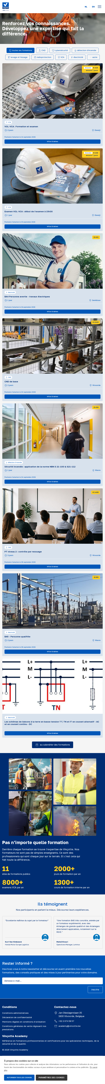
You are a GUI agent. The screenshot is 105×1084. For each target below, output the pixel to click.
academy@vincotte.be (70, 1026)
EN (93, 7)
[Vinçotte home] (5, 6)
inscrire (95, 989)
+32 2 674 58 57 (66, 1021)
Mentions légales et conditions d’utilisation (24, 1021)
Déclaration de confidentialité (17, 1017)
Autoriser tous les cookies (19, 1077)
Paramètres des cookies (51, 1078)
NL (86, 7)
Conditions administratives (15, 1013)
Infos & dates (52, 141)
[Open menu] (99, 6)
